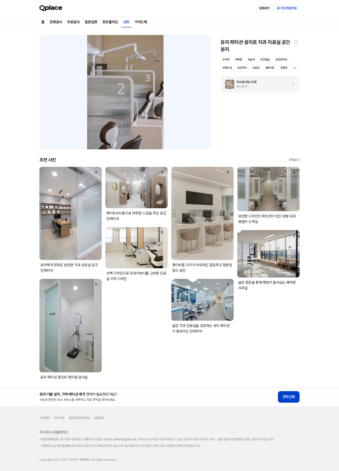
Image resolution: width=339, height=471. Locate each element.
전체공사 (56, 22)
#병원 (238, 59)
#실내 (251, 59)
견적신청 (288, 397)
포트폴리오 (110, 22)
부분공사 (73, 22)
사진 (126, 22)
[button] (296, 42)
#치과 (226, 59)
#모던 (256, 67)
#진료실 (264, 59)
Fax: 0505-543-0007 (192, 439)
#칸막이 (242, 67)
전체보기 (294, 160)
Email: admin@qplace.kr (120, 439)
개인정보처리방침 (79, 418)
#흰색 (283, 67)
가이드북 (140, 22)
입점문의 (264, 8)
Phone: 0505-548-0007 (157, 439)
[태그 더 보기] (294, 68)
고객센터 (44, 418)
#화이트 (269, 67)
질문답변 (91, 22)
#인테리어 (281, 59)
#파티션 (227, 67)
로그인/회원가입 (287, 8)
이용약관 (59, 418)
